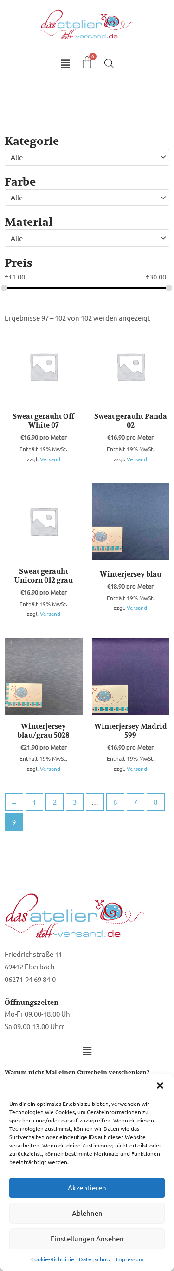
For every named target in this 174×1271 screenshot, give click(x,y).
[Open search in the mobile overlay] (109, 63)
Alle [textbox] (17, 157)
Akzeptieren (87, 1187)
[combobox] (87, 157)
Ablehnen (87, 1213)
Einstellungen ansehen (87, 1238)
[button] (160, 1085)
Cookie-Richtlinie (52, 1259)
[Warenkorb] (87, 62)
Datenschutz (95, 1259)
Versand (50, 459)
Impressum (129, 1259)
